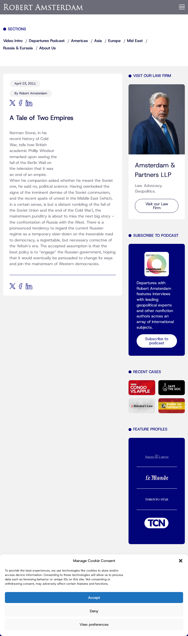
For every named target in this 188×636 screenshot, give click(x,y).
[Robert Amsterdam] (43, 7)
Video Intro (13, 40)
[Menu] (182, 7)
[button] (180, 560)
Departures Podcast (47, 40)
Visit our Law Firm (156, 206)
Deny (94, 611)
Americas (79, 40)
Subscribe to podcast (156, 340)
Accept (94, 597)
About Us (47, 48)
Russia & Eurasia (18, 48)
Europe (114, 40)
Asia (98, 40)
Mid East (135, 40)
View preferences (94, 624)
